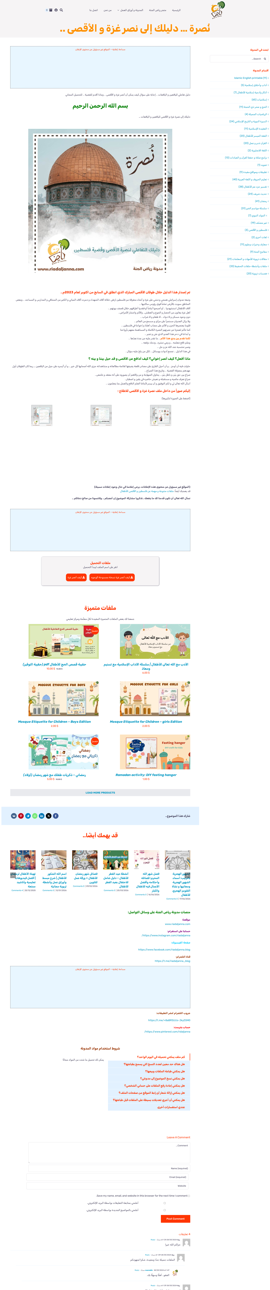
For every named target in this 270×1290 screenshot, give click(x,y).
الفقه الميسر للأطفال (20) (253, 135)
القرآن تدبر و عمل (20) (255, 143)
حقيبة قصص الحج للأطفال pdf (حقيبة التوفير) (54, 664)
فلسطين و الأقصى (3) (256, 230)
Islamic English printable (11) (250, 78)
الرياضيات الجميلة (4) (256, 114)
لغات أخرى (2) (259, 237)
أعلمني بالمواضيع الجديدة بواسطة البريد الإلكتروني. (112, 1210)
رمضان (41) (261, 201)
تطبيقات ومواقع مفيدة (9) (253, 172)
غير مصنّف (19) (259, 222)
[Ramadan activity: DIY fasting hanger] (155, 752)
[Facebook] (55, 815)
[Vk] (13, 815)
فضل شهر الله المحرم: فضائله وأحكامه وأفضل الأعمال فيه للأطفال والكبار (147, 882)
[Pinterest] (20, 815)
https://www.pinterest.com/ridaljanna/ (167, 1031)
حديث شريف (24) (257, 193)
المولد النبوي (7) (256, 215)
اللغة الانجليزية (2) (257, 150)
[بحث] (61, 10)
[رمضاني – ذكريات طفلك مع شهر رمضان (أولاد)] (64, 752)
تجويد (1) (262, 164)
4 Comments (17, 890)
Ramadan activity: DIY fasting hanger (146, 775)
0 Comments (172, 899)
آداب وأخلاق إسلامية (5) (254, 85)
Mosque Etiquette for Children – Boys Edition (54, 722)
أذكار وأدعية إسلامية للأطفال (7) (250, 92)
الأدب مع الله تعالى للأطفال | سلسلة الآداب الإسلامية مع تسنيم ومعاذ (146, 666)
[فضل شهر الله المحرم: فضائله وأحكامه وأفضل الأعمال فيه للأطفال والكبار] (146, 860)
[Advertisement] (100, 70)
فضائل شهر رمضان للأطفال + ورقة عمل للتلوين (85, 878)
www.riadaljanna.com (177, 924)
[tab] (149, 1056)
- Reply (154, 1240)
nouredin (149, 1270)
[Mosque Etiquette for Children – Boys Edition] (64, 698)
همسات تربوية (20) (257, 273)
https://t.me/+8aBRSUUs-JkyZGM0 (169, 1020)
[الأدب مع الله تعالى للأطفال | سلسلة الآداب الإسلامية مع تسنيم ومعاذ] (155, 641)
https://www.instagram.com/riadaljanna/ (166, 935)
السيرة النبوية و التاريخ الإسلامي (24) (248, 121)
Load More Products (100, 792)
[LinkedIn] (41, 815)
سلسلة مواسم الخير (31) (254, 208)
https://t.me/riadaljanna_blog (172, 961)
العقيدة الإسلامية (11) (255, 128)
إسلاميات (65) (259, 99)
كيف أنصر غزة (75, 577)
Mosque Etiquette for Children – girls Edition (146, 722)
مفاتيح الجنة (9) (258, 251)
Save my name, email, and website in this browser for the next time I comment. (141, 1195)
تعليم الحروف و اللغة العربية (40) (249, 179)
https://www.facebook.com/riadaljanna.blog (164, 949)
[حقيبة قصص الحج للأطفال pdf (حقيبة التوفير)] (64, 641)
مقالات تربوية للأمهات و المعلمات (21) (247, 259)
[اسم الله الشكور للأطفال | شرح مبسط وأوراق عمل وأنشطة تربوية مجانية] (54, 860)
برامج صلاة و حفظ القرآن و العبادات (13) (246, 157)
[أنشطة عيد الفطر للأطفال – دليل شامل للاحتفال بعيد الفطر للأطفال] (115, 860)
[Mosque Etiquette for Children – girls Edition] (155, 698)
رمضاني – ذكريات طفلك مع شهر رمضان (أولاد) (54, 775)
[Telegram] (28, 815)
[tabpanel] (59, 1082)
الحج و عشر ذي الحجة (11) (253, 106)
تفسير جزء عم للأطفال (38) (252, 186)
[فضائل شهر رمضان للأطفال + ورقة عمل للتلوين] (84, 860)
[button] (160, 415)
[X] (48, 815)
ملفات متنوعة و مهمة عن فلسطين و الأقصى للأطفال (147, 491)
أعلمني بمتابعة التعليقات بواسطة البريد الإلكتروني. (112, 1202)
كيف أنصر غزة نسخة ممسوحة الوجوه (110, 577)
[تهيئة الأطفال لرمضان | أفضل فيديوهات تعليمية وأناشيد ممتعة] (23, 860)
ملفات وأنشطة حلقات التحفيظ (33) (248, 266)
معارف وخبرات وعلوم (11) (253, 244)
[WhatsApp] (35, 815)
